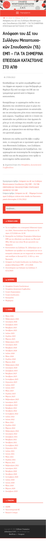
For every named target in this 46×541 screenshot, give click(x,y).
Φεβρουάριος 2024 (12, 365)
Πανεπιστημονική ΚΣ (12, 510)
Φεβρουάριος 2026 (12, 319)
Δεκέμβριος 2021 (11, 437)
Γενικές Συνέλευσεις (12, 295)
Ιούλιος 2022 (9, 417)
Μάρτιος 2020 (10, 488)
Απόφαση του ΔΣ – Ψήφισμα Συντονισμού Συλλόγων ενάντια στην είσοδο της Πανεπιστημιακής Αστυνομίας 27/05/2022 (23, 196)
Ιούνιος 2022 (9, 419)
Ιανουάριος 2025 (11, 345)
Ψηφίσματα (9, 300)
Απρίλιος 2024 (10, 359)
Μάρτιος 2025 (10, 339)
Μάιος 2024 (9, 356)
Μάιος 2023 (9, 391)
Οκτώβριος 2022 (11, 411)
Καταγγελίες (9, 298)
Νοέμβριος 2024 (11, 348)
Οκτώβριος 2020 (11, 474)
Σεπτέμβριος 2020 (11, 477)
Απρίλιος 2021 (10, 460)
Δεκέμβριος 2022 (11, 405)
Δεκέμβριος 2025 (11, 325)
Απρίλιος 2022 (10, 425)
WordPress (12, 534)
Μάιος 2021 (9, 457)
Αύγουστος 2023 (11, 382)
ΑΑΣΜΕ (7, 507)
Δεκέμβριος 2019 (11, 491)
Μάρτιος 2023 (10, 396)
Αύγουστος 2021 (11, 448)
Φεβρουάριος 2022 (12, 431)
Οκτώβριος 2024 (11, 351)
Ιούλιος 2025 (9, 333)
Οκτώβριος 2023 (11, 376)
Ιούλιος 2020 (9, 480)
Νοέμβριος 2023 (11, 373)
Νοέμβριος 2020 (11, 471)
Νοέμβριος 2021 (11, 439)
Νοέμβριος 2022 (11, 408)
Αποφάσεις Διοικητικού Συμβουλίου (17, 289)
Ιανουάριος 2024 (11, 368)
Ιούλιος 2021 (9, 451)
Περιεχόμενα (25, 12)
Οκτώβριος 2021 (11, 442)
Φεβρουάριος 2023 (12, 399)
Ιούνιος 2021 (9, 454)
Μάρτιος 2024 (10, 362)
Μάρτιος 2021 (10, 462)
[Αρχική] (4, 18)
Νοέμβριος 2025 (11, 328)
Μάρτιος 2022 (10, 428)
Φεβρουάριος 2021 (12, 465)
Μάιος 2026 (9, 316)
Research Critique (11, 512)
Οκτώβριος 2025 (11, 330)
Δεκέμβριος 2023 (11, 371)
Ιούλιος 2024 (9, 353)
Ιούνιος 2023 (9, 388)
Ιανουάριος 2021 (11, 468)
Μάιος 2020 (9, 485)
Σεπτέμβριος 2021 (11, 445)
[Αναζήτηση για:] (22, 208)
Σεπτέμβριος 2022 (11, 414)
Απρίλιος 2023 (10, 394)
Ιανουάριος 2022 (11, 434)
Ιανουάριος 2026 (11, 322)
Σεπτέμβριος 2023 (11, 379)
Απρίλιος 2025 (10, 336)
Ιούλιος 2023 (9, 385)
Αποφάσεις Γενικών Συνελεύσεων (17, 286)
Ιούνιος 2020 (9, 483)
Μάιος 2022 (9, 422)
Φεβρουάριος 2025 (12, 342)
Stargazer (21, 534)
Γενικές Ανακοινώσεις (12, 292)
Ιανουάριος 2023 (11, 402)
